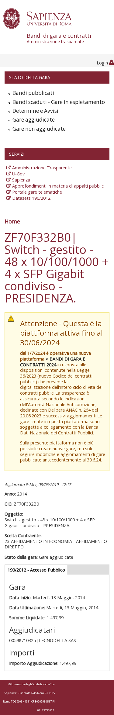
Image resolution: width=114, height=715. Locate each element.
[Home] (40, 18)
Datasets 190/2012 (31, 198)
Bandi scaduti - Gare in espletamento (58, 101)
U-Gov (18, 174)
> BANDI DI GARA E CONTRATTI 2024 (52, 362)
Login (103, 63)
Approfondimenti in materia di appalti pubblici (58, 186)
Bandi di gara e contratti (59, 38)
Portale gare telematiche (37, 192)
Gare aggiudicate (33, 119)
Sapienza (21, 180)
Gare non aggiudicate (39, 128)
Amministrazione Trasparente (42, 168)
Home (12, 221)
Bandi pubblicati (33, 92)
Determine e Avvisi (35, 110)
